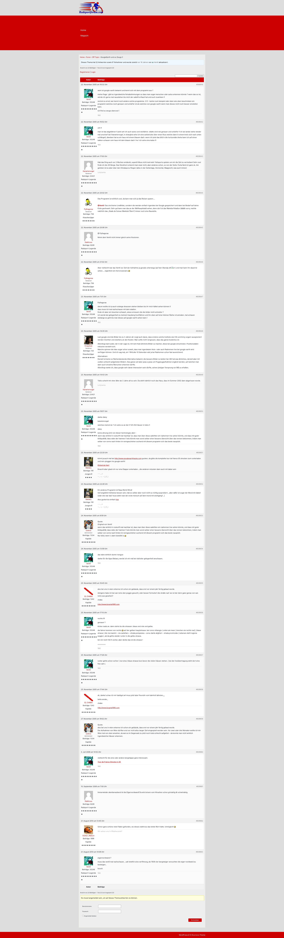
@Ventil (101, 205)
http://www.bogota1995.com (108, 604)
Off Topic (95, 57)
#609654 (199, 549)
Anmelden (195, 920)
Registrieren (85, 72)
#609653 (199, 515)
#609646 (199, 262)
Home (83, 30)
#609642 (199, 122)
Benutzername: (87, 906)
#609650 (199, 411)
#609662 (199, 821)
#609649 (199, 375)
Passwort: (85, 911)
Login (93, 72)
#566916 (199, 84)
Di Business (194, 935)
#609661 (199, 786)
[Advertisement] (150, 33)
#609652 (199, 484)
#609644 (199, 193)
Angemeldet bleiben (90, 916)
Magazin (84, 35)
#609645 (199, 227)
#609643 (199, 156)
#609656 (199, 612)
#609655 (199, 583)
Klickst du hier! (103, 465)
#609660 (199, 752)
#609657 (199, 655)
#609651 (199, 453)
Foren (88, 57)
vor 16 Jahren (143, 62)
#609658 (199, 689)
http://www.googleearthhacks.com (128, 458)
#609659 (199, 719)
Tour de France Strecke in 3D (109, 762)
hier (117, 499)
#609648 (199, 331)
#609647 (199, 297)
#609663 (199, 852)
